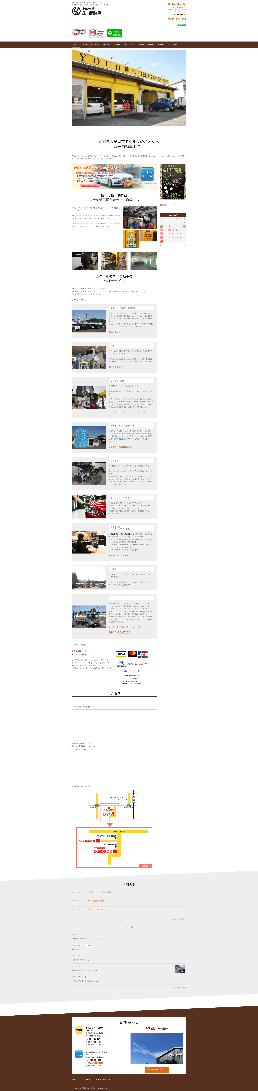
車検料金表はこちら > (118, 367)
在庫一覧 (84, 44)
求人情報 (151, 44)
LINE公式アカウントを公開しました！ (103, 892)
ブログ (132, 44)
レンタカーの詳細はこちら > (121, 447)
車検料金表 (107, 44)
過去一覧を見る (178, 919)
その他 (84, 977)
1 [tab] (121, 137)
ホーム (75, 44)
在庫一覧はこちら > (117, 332)
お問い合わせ (172, 44)
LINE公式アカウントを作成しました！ (85, 981)
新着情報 (161, 44)
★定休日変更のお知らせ (80, 960)
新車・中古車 (86, 945)
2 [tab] (124, 137)
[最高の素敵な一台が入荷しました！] (180, 969)
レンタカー (95, 44)
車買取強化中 (76, 949)
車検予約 (117, 44)
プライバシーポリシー (103, 1079)
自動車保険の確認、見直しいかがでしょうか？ (88, 939)
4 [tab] (131, 137)
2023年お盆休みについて (98, 900)
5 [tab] (134, 137)
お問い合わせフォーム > (157, 1069)
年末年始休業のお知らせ (98, 909)
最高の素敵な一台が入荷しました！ (84, 970)
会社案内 (141, 44)
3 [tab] (127, 137)
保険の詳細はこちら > (118, 555)
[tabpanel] (129, 88)
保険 (125, 44)
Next (183, 93)
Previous (75, 93)
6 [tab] (137, 137)
